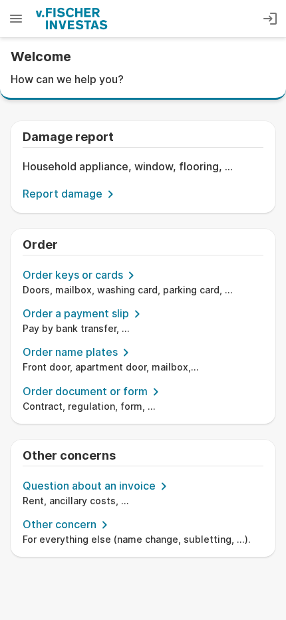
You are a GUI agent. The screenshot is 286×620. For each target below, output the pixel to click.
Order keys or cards (73, 274)
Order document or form (85, 391)
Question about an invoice (89, 485)
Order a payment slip (76, 313)
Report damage (62, 193)
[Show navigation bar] (16, 18)
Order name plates (70, 352)
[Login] (270, 18)
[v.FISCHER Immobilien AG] (71, 19)
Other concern (59, 524)
